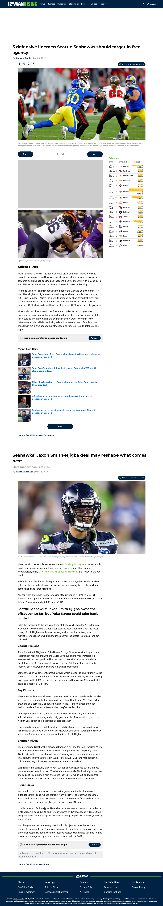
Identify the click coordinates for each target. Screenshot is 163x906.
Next (95, 154)
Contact (84, 882)
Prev (25, 154)
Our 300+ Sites (111, 882)
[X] (148, 4)
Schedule (61, 4)
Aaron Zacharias (25, 471)
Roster (84, 4)
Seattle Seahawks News (37, 864)
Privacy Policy (87, 887)
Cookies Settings (112, 892)
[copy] (33, 64)
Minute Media (18, 899)
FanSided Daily (25, 887)
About (21, 882)
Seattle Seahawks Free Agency (40, 435)
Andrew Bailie (23, 58)
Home (20, 435)
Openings (50, 882)
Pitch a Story (51, 887)
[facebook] (143, 4)
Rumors (51, 4)
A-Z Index (84, 892)
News (42, 4)
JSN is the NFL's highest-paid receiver (58, 571)
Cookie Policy (138, 887)
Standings (74, 4)
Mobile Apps (138, 882)
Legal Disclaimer (26, 892)
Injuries (93, 4)
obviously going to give (73, 564)
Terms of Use (111, 887)
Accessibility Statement (57, 892)
